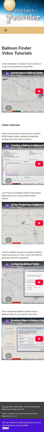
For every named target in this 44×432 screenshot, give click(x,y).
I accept (5, 428)
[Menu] (5, 30)
